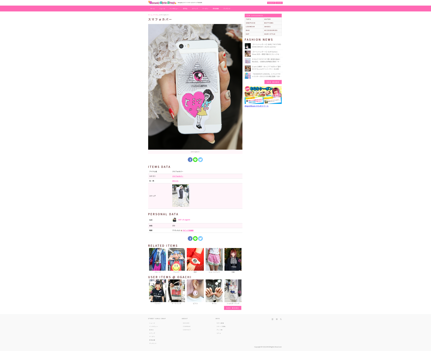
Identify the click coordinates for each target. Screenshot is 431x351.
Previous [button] (151, 260)
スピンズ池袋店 (188, 230)
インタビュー (174, 8)
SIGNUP (271, 3)
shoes (267, 26)
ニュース (162, 8)
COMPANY (187, 326)
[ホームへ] (162, 3)
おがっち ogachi (184, 220)
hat (248, 34)
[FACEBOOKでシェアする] (190, 159)
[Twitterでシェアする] (200, 159)
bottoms (269, 23)
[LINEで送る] (195, 159)
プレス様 (220, 330)
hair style (270, 34)
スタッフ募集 (221, 326)
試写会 (185, 8)
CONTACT (187, 330)
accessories (271, 30)
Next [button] (239, 260)
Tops (248, 19)
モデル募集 (220, 323)
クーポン (205, 8)
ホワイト (175, 181)
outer (267, 19)
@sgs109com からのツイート (257, 106)
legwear (250, 26)
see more (232, 308)
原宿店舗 (216, 8)
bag (248, 30)
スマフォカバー (177, 176)
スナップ (195, 8)
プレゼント (227, 8)
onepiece (251, 23)
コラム (219, 333)
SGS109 (186, 323)
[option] (195, 89)
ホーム (152, 8)
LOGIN (279, 3)
